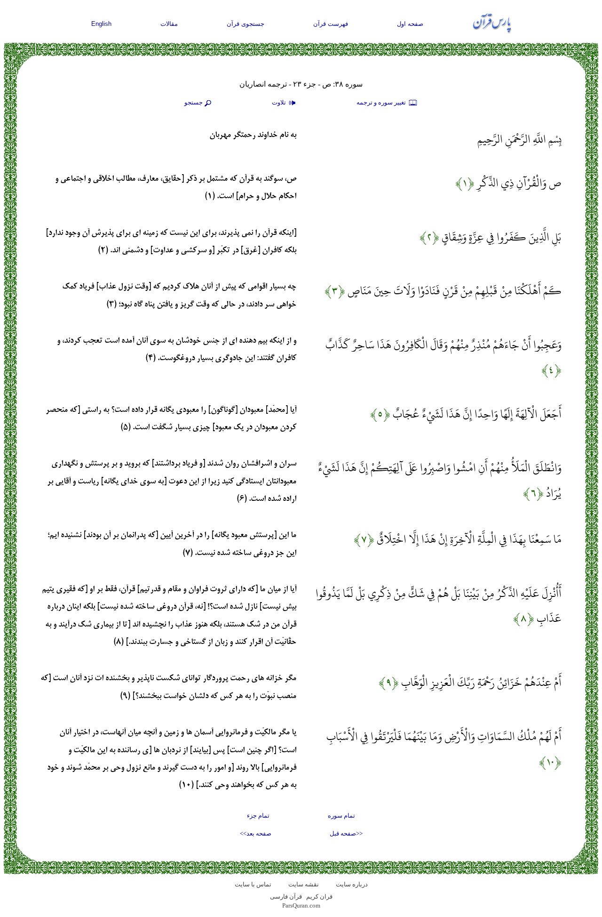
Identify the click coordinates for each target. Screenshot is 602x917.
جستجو (193, 102)
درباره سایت (352, 884)
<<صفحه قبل (346, 833)
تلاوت (279, 102)
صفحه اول (410, 23)
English (101, 23)
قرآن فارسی (286, 896)
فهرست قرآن (330, 23)
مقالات (169, 23)
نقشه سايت (303, 884)
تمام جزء (258, 815)
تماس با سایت (253, 884)
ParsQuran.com (301, 905)
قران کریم (319, 896)
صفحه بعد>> (255, 833)
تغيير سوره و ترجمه (381, 102)
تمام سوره (341, 815)
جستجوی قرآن (245, 23)
